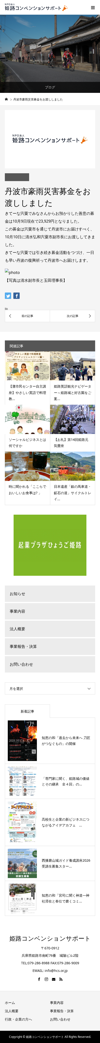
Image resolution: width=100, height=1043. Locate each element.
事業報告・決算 (23, 646)
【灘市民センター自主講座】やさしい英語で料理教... (27, 392)
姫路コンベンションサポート (50, 938)
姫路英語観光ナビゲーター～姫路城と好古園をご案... (72, 392)
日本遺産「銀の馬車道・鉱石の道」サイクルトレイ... (72, 492)
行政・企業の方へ (18, 1019)
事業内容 (17, 611)
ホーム (10, 1002)
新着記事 (27, 711)
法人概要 (17, 628)
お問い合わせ (21, 664)
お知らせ (17, 593)
